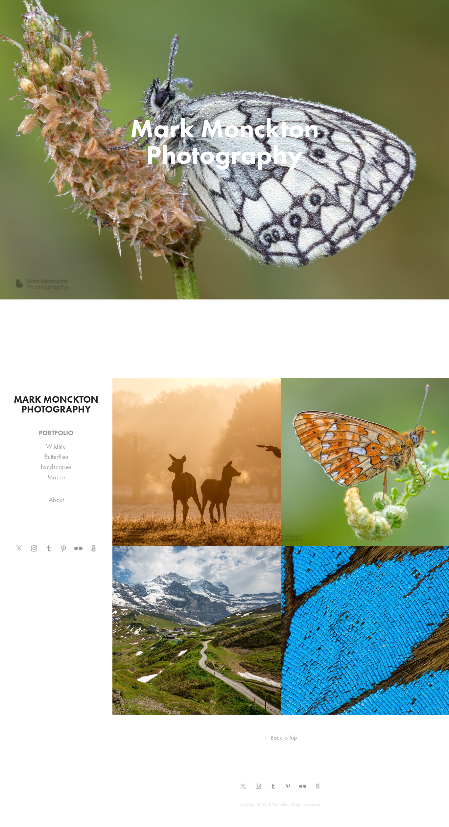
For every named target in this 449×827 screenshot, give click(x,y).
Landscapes (56, 467)
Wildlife (56, 446)
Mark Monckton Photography (57, 404)
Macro (56, 477)
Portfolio (56, 433)
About (56, 500)
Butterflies (56, 457)
